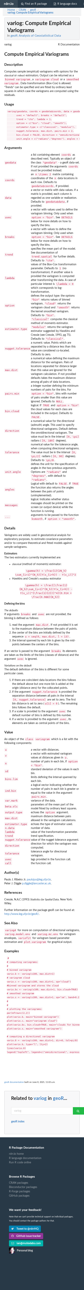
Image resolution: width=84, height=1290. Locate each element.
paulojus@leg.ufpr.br (39, 879)
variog (40, 1098)
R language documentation (25, 1158)
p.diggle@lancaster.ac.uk (36, 883)
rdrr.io (8, 3)
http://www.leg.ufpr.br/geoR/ (21, 914)
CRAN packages (18, 1183)
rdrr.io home (16, 1154)
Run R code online (20, 1162)
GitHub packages (19, 1195)
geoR (58, 1098)
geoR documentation (14, 1082)
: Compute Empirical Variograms (30, 12)
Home (11, 10)
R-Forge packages (19, 1191)
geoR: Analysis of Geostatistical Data (36, 35)
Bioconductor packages (23, 1187)
